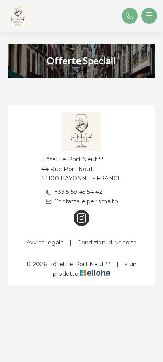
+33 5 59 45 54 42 (78, 191)
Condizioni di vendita (106, 242)
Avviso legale (45, 242)
